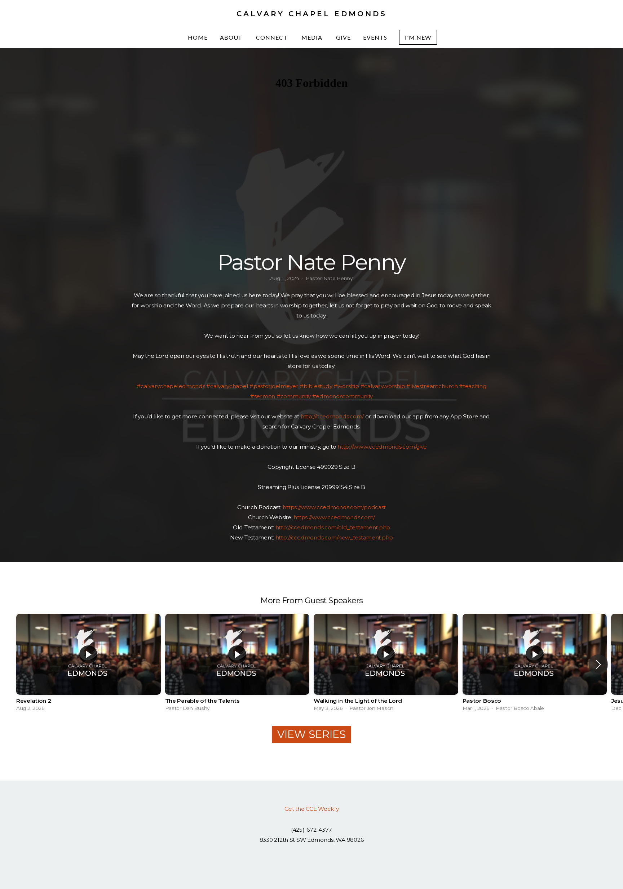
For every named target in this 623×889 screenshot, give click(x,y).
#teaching (472, 386)
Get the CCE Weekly (311, 808)
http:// (345, 446)
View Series (311, 734)
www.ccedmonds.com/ (343, 517)
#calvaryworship (383, 386)
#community (294, 396)
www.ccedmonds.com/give (390, 446)
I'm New (418, 37)
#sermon (262, 396)
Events (375, 37)
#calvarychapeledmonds (171, 386)
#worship (346, 386)
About (232, 37)
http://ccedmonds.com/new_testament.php (334, 537)
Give (343, 37)
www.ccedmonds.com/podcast (343, 507)
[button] (598, 664)
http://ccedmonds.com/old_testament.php (332, 527)
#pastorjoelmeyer (274, 386)
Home (198, 37)
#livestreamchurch (432, 386)
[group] (88, 664)
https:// (292, 507)
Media (312, 37)
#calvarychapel (227, 386)
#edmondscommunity (342, 396)
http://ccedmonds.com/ (332, 416)
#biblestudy (316, 386)
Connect (272, 37)
